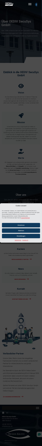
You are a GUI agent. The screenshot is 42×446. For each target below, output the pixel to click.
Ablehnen (21, 230)
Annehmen (21, 225)
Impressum (25, 240)
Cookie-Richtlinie (25, 218)
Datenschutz (18, 240)
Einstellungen (21, 236)
